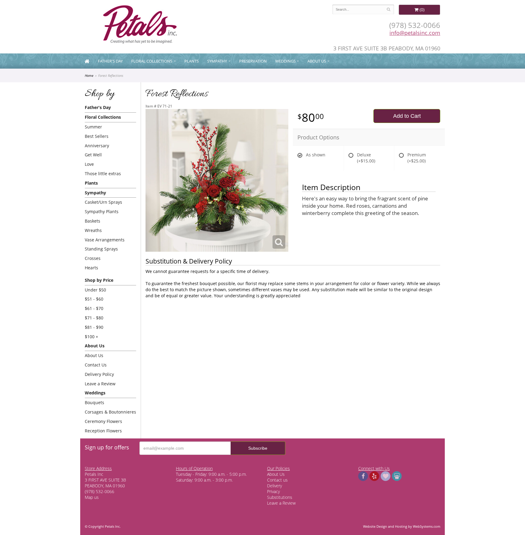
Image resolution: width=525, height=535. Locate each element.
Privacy (273, 491)
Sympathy (217, 61)
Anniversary (97, 145)
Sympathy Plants (101, 211)
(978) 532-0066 (414, 25)
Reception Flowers (103, 431)
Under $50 (95, 290)
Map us (92, 497)
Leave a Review (100, 384)
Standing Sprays (101, 249)
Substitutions (279, 497)
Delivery (274, 486)
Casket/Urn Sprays (103, 202)
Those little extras (103, 173)
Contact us (277, 480)
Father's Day (110, 61)
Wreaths (93, 230)
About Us (94, 355)
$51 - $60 (94, 299)
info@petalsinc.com (414, 32)
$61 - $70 (94, 308)
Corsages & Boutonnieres (110, 412)
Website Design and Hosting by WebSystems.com (401, 526)
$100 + (91, 336)
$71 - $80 (94, 318)
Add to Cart (407, 116)
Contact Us (96, 365)
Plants (191, 61)
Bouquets (94, 402)
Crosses (93, 258)
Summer (93, 127)
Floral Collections (151, 61)
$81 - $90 (94, 327)
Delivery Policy (99, 374)
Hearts (91, 268)
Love (89, 164)
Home (89, 75)
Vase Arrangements (105, 240)
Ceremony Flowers (103, 421)
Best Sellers (96, 136)
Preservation (253, 61)
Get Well (93, 155)
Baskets (92, 221)
